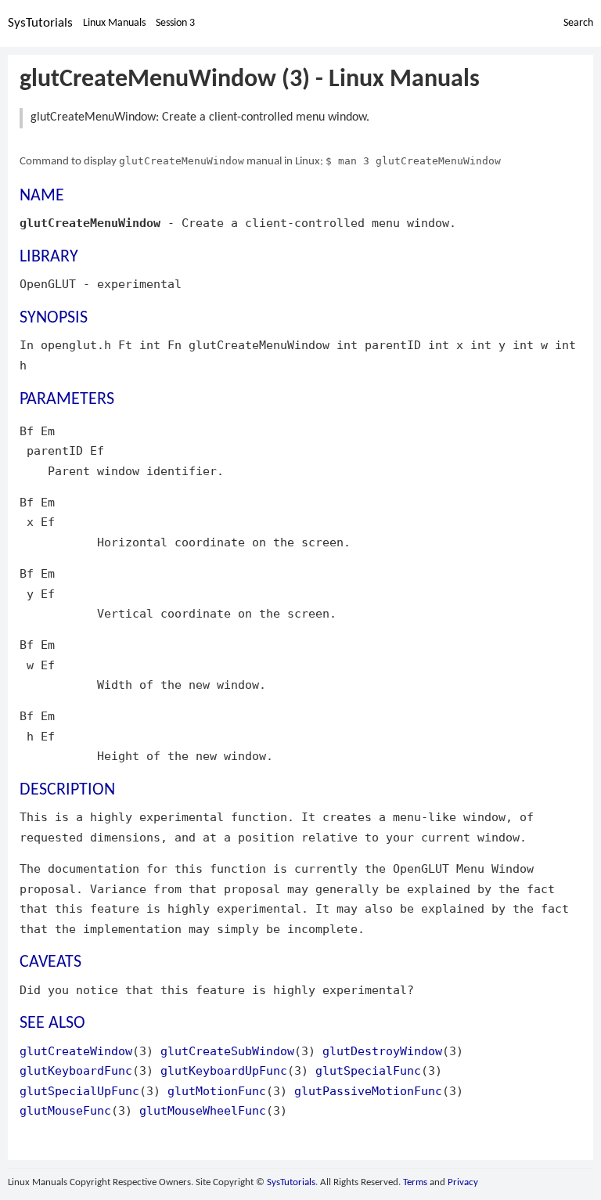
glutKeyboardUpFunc (223, 1070)
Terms (415, 1182)
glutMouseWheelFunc (202, 1110)
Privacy (463, 1182)
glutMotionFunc (216, 1090)
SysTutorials (40, 23)
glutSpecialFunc (368, 1070)
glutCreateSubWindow (227, 1051)
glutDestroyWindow (382, 1051)
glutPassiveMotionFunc (368, 1090)
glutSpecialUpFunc (79, 1090)
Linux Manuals (114, 23)
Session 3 (175, 23)
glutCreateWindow (76, 1051)
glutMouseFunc (65, 1110)
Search (578, 23)
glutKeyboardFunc (76, 1070)
